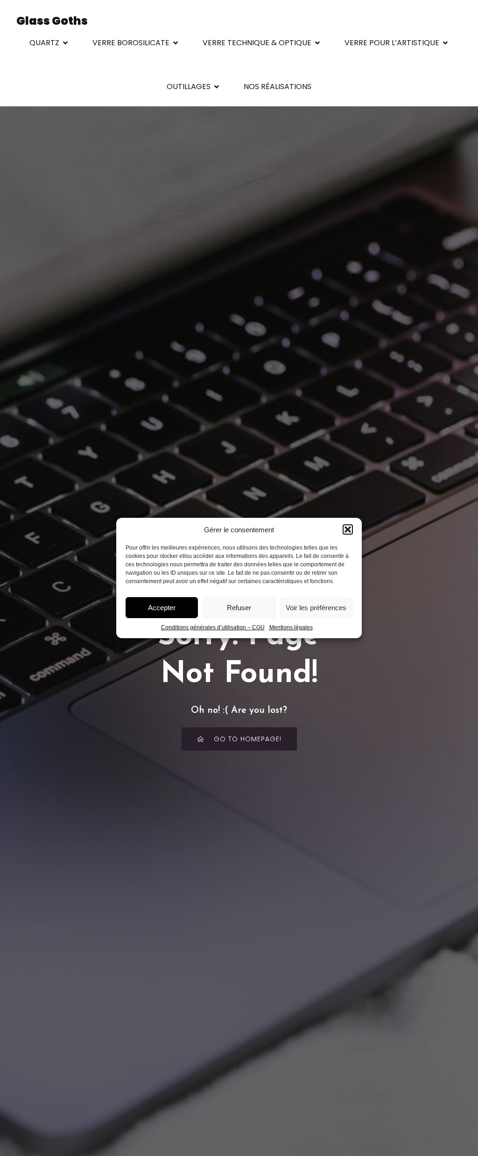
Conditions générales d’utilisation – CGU (213, 627)
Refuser (239, 608)
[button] (347, 529)
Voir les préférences (316, 608)
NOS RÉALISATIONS (277, 86)
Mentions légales (291, 627)
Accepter (162, 608)
